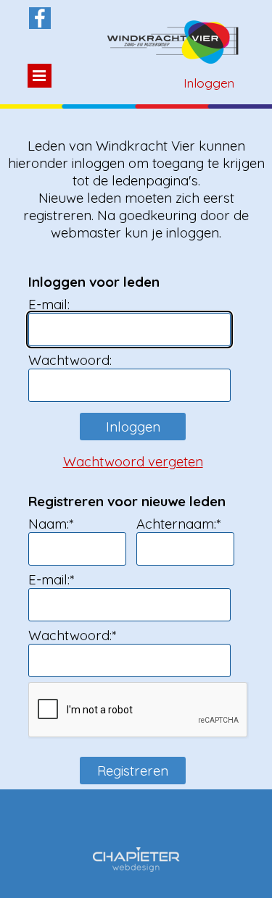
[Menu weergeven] (39, 76)
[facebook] (40, 18)
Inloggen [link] (209, 83)
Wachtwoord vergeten (133, 461)
